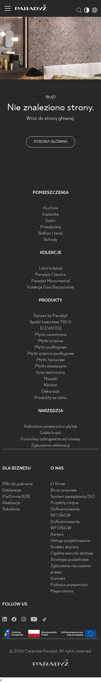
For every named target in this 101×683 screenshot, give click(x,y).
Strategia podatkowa (69, 559)
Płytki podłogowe (50, 347)
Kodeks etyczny (64, 547)
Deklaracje (11, 490)
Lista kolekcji (50, 268)
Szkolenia (11, 509)
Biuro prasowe (63, 490)
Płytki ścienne (50, 341)
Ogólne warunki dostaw (71, 553)
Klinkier (50, 385)
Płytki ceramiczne (50, 334)
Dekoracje (51, 391)
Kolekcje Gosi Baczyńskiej (50, 287)
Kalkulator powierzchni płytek (50, 426)
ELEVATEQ (50, 328)
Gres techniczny (50, 372)
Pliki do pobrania (17, 484)
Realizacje (11, 503)
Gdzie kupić (50, 432)
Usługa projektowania (70, 540)
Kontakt (58, 578)
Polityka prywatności (69, 585)
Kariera (56, 534)
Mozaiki (51, 379)
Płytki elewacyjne (50, 366)
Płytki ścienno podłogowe (50, 353)
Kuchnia (50, 208)
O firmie (57, 484)
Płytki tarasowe (50, 360)
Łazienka (50, 214)
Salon (50, 220)
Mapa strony (61, 591)
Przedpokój (50, 227)
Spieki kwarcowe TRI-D (50, 322)
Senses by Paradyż (50, 315)
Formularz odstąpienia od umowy (50, 439)
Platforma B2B (16, 496)
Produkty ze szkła (50, 397)
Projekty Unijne (64, 503)
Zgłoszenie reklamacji (50, 445)
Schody (50, 239)
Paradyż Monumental (50, 281)
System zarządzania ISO (72, 496)
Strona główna (50, 141)
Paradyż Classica (50, 274)
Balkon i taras (50, 233)
